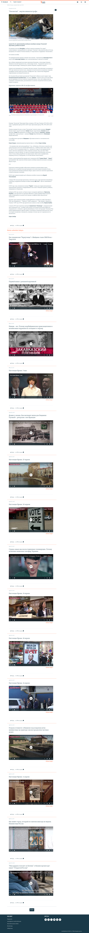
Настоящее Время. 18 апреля (17, 643)
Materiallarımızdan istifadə (12, 923)
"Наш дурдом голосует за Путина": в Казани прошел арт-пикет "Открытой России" (30, 872)
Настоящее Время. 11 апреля (17, 781)
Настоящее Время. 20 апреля (17, 509)
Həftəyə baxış (10, 928)
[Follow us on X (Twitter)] (51, 920)
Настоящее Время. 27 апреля (17, 464)
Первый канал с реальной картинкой (19, 286)
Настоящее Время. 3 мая (16, 375)
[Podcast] (60, 920)
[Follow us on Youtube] (54, 920)
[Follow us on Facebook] (45, 920)
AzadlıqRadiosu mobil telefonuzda (14, 921)
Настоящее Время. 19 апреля (17, 598)
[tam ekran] (52, 266)
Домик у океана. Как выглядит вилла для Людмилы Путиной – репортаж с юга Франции (32, 422)
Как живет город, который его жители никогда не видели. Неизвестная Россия (30, 828)
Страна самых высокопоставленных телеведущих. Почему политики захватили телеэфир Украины (35, 556)
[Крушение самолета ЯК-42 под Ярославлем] (31, 100)
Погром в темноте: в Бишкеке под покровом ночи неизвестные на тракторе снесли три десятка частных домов (38, 736)
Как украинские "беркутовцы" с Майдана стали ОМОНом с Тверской (27, 244)
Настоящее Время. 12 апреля (17, 687)
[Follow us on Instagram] (48, 920)
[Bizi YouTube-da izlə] (77, 2)
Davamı (31, 909)
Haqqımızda (9, 919)
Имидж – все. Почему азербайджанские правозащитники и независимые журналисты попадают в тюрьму (37, 333)
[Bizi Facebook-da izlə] (85, 2)
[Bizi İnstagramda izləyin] (81, 2)
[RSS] (57, 920)
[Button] (12, 225)
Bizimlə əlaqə (9, 926)
